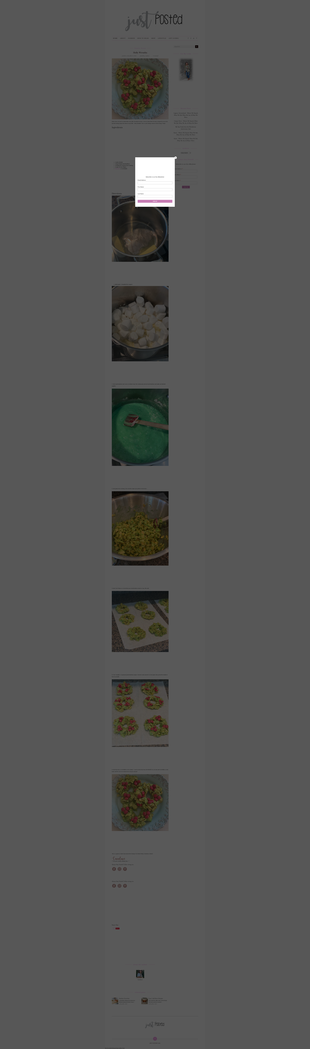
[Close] (175, 158)
